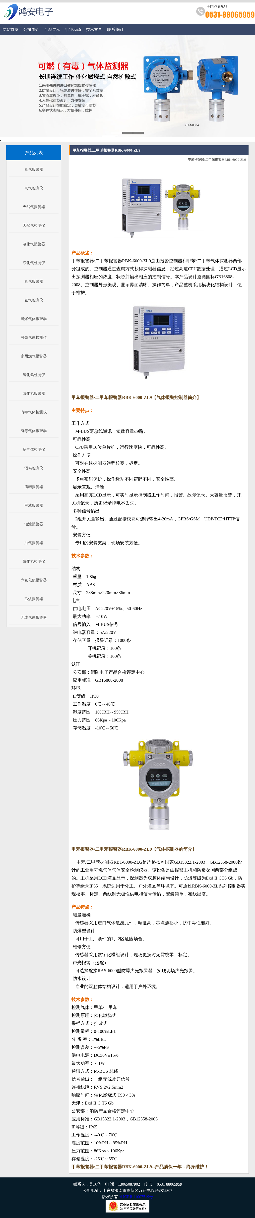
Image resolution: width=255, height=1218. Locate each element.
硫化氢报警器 (34, 393)
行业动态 (73, 29)
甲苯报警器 (33, 505)
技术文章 (94, 29)
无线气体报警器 (34, 617)
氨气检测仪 (33, 300)
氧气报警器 (33, 169)
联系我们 (115, 29)
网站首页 (10, 29)
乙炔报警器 (33, 599)
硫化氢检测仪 (34, 375)
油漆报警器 (33, 524)
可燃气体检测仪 (34, 337)
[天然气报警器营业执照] (127, 1211)
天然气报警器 (34, 207)
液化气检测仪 (34, 263)
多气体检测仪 (34, 449)
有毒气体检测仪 (34, 412)
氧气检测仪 (33, 188)
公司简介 (31, 29)
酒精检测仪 (33, 468)
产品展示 (52, 29)
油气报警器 (33, 543)
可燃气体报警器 (34, 319)
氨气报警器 (33, 281)
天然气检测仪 (34, 225)
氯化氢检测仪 (34, 561)
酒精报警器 (33, 487)
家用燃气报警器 (34, 356)
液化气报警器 (34, 244)
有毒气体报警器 (34, 431)
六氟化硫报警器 (34, 580)
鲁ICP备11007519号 (136, 1197)
